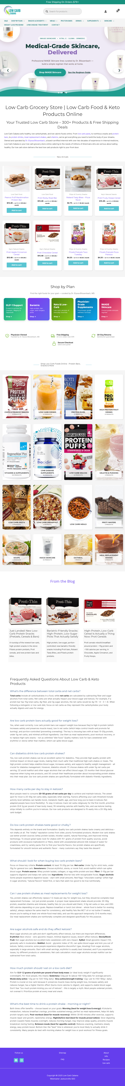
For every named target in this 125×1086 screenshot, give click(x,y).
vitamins (54, 137)
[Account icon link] (106, 11)
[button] (23, 21)
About (106, 1053)
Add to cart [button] (17, 210)
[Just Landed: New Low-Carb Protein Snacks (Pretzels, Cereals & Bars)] (25, 611)
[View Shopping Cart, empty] (119, 11)
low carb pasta (84, 134)
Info (106, 1056)
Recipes (106, 1059)
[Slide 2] (61, 92)
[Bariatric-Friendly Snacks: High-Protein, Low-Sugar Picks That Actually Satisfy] (62, 611)
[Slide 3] (63, 92)
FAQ (62, 1059)
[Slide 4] (66, 92)
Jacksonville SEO (67, 1079)
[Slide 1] (58, 92)
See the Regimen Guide (79, 72)
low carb (106, 1063)
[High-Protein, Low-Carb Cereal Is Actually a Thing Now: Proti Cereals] (100, 611)
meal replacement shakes (35, 137)
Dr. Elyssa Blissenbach (35, 140)
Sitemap (62, 1053)
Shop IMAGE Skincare (50, 72)
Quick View (16, 190)
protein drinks (17, 137)
